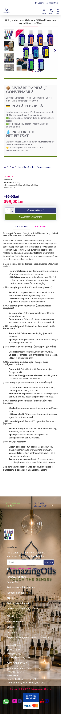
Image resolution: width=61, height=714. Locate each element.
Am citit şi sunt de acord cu (32, 569)
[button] (18, 50)
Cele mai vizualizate (41, 505)
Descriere (21, 226)
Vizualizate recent (13, 505)
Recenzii (40, 226)
